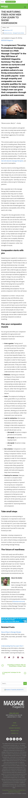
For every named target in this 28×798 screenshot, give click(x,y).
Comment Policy (21, 790)
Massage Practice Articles (18, 33)
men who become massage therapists (12, 161)
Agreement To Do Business (14, 792)
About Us (14, 725)
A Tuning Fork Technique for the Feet (11, 673)
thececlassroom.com (18, 601)
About (2, 1)
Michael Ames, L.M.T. (8, 30)
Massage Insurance (14, 728)
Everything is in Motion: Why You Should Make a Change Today (16, 665)
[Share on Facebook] (5, 657)
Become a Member (10, 1)
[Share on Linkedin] (22, 657)
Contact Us (14, 733)
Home (14, 722)
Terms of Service (13, 790)
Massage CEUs (15, 730)
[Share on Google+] (13, 657)
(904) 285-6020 (14, 713)
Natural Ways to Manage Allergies (11, 632)
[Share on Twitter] (9, 657)
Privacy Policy (5, 790)
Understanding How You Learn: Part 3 (12, 646)
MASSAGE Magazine (7, 40)
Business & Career (8, 33)
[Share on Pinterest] (18, 657)
